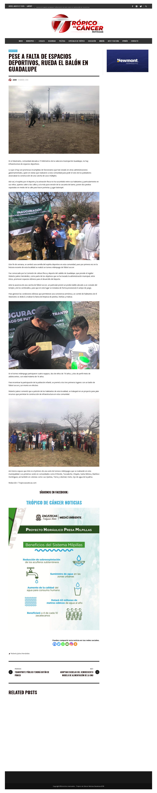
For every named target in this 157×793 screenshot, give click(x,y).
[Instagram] (136, 6)
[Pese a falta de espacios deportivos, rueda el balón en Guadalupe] (54, 120)
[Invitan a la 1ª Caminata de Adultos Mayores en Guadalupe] (26, 718)
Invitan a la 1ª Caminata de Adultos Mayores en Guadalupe (28, 733)
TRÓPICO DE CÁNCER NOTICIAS (54, 502)
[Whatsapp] (63, 644)
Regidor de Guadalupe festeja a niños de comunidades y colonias (72, 733)
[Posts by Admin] (10, 79)
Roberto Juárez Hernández (20, 654)
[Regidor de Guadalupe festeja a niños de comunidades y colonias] (74, 718)
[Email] (67, 644)
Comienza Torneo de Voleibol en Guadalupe (74, 766)
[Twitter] (140, 6)
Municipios (13, 51)
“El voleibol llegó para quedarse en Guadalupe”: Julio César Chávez (29, 767)
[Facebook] (132, 6)
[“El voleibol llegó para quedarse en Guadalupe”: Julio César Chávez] (26, 752)
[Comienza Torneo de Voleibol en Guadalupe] (74, 752)
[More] (75, 644)
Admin (15, 80)
